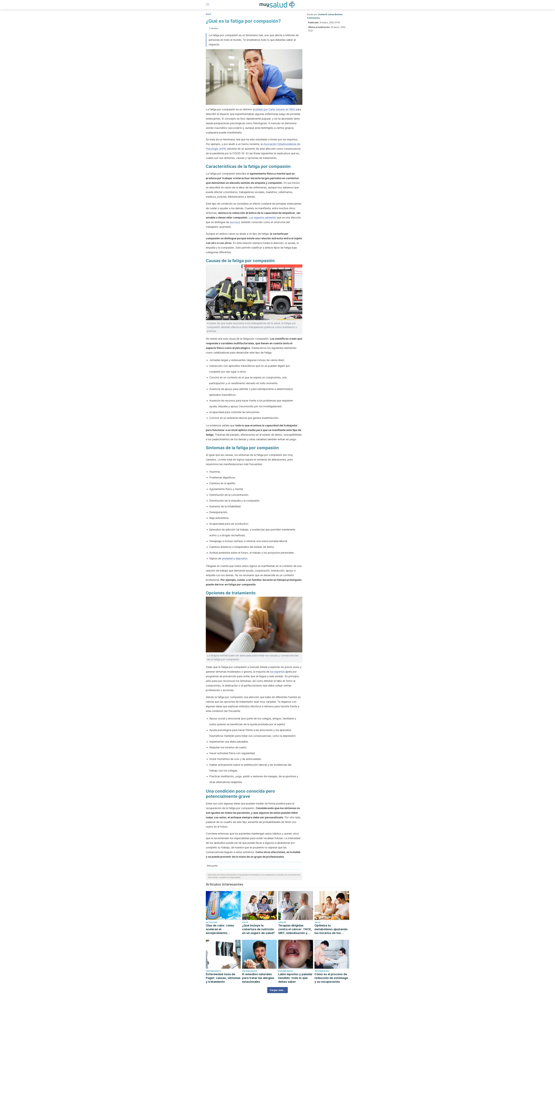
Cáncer (282, 922)
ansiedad (227, 558)
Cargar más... (277, 990)
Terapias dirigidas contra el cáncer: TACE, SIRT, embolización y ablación (295, 929)
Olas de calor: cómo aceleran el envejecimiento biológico (220, 929)
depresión (241, 558)
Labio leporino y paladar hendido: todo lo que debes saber (295, 977)
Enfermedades (213, 971)
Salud (208, 14)
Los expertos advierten (262, 217)
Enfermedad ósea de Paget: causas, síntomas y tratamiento (223, 977)
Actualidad (212, 922)
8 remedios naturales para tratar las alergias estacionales (258, 977)
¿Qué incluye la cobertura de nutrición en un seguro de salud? (258, 929)
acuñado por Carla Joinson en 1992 (274, 109)
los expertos (277, 671)
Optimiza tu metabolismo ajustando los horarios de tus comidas (331, 929)
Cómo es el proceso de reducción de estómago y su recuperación (331, 977)
